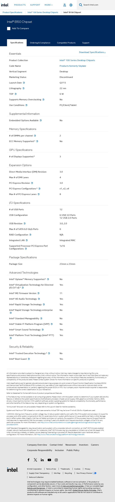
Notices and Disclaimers (36, 488)
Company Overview (37, 444)
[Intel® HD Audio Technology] (38, 299)
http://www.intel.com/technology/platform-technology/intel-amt (60, 434)
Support (85, 42)
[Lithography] (23, 88)
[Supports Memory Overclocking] (43, 99)
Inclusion (59, 450)
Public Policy (73, 450)
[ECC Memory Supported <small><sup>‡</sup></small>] (37, 141)
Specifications (16, 42)
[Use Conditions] (26, 105)
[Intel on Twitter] (35, 460)
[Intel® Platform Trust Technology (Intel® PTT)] (10, 338)
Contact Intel (56, 444)
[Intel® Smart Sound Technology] (42, 329)
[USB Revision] (24, 223)
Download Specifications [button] (91, 52)
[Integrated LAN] (26, 240)
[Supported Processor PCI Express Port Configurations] (25, 248)
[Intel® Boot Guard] (28, 359)
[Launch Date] (23, 83)
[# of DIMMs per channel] (34, 135)
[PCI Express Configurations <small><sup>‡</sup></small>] (39, 188)
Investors (83, 444)
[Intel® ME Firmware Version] (38, 293)
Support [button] (35, 5)
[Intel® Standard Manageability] (41, 318)
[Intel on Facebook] (28, 460)
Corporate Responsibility (39, 450)
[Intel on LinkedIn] (42, 460)
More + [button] (49, 5)
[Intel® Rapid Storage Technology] (43, 304)
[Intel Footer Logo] (12, 469)
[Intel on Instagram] (56, 460)
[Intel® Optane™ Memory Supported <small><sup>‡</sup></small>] (48, 279)
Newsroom (70, 444)
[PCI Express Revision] (32, 183)
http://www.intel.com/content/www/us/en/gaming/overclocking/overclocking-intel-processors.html (54, 423)
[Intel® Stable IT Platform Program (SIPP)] (51, 324)
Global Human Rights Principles (84, 490)
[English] (71, 5)
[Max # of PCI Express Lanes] (38, 194)
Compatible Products (66, 42)
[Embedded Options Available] (40, 120)
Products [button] (20, 5)
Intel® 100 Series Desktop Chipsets (77, 60)
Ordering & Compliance (40, 42)
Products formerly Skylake (73, 66)
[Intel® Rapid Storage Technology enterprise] (10, 313)
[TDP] (15, 94)
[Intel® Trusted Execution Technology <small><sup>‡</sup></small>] (48, 353)
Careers (95, 444)
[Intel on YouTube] (49, 460)
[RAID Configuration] (30, 234)
